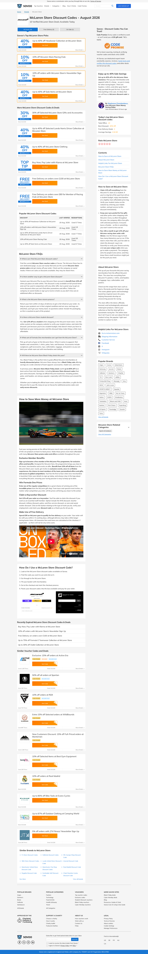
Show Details (79, 50)
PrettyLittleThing (104, 381)
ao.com (111, 369)
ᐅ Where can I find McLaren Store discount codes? (39, 259)
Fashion (48, 895)
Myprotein (102, 393)
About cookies (108, 923)
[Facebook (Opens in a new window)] (19, 942)
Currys (109, 365)
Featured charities (52, 926)
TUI (100, 377)
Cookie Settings (109, 926)
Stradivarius (119, 397)
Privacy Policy (108, 918)
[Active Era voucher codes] (24, 659)
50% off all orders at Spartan (45, 675)
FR (114, 940)
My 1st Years (120, 393)
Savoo (19, 12)
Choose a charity (51, 918)
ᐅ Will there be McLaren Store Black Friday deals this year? (42, 355)
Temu (101, 413)
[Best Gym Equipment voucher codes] (24, 760)
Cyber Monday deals (110, 897)
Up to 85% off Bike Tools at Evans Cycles (51, 795)
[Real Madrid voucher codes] (24, 780)
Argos (101, 365)
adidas (117, 377)
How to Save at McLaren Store (109, 156)
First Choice (111, 405)
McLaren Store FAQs (106, 167)
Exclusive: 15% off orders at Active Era (50, 655)
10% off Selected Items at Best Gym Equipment (54, 756)
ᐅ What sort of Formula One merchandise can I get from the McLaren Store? (48, 338)
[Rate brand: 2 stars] (102, 144)
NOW (101, 385)
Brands (26, 12)
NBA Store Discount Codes (30, 861)
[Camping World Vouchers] (24, 817)
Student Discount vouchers (83, 900)
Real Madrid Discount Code (72, 867)
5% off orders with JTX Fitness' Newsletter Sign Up (55, 831)
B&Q (110, 393)
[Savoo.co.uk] (24, 6)
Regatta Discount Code (29, 873)
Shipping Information (109, 337)
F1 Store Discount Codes (30, 855)
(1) (70, 29)
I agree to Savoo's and (62, 946)
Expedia (116, 389)
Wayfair (120, 373)
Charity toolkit (50, 923)
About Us (79, 916)
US (105, 940)
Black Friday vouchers (82, 902)
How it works (50, 921)
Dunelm (122, 409)
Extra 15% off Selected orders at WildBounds (53, 714)
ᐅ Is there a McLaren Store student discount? (37, 317)
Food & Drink (50, 900)
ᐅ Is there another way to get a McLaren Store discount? (41, 277)
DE (109, 940)
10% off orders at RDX (42, 695)
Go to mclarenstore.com (110, 333)
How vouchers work (81, 918)
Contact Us (78, 923)
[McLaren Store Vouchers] (23, 20)
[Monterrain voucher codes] (24, 738)
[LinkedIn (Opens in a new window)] (33, 942)
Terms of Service (95, 1)
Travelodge (112, 409)
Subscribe (75, 939)
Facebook (105, 343)
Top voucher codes (81, 895)
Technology (49, 897)
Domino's (111, 373)
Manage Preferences (110, 928)
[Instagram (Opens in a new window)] (28, 942)
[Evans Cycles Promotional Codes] (24, 799)
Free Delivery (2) (49, 29)
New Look (108, 377)
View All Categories (104, 434)
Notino (101, 397)
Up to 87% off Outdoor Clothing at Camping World (55, 813)
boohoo (101, 405)
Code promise (36, 659)
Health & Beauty (51, 902)
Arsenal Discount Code (70, 861)
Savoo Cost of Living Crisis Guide (114, 905)
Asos (125, 401)
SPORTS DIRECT (104, 389)
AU (118, 940)
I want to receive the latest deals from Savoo (63, 943)
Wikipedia (105, 353)
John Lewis (110, 385)
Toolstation (102, 401)
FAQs (77, 926)
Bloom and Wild (115, 401)
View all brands (103, 417)
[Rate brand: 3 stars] (104, 144)
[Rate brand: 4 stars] (107, 144)
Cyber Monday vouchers (83, 905)
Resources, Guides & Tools (112, 902)
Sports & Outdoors (105, 431)
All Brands (20, 908)
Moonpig (116, 381)
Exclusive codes (80, 897)
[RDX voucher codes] (24, 699)
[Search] (112, 6)
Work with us (79, 921)
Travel (48, 905)
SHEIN (109, 397)
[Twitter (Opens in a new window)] (24, 942)
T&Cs (74, 946)
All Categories (50, 908)
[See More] (128, 427)
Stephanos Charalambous (118, 103)
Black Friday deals (110, 895)
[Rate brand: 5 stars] (109, 144)
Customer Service (108, 340)
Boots (119, 369)
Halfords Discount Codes (50, 855)
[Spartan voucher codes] (24, 679)
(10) (27, 29)
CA (105, 944)
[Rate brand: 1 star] (99, 144)
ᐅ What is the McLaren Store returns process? (37, 299)
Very (124, 381)
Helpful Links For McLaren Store (110, 163)
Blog (105, 900)
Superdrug (122, 405)
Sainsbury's (21, 905)
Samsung (102, 369)
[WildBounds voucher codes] (24, 718)
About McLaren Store (106, 160)
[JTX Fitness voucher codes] (24, 835)
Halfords (102, 373)
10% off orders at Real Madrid (46, 776)
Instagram (105, 350)
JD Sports (102, 409)
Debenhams (118, 365)
